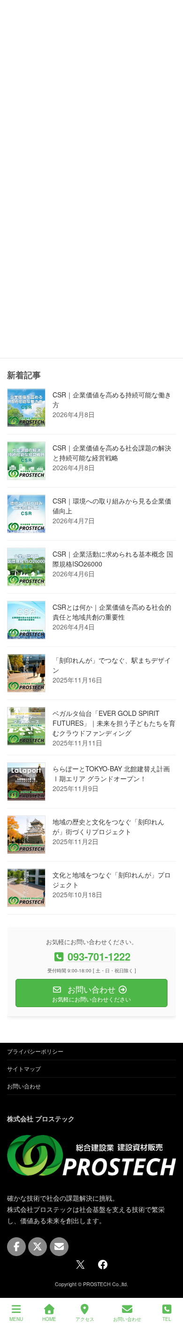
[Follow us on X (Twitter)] (37, 1246)
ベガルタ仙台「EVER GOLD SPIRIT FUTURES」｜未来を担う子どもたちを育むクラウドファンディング (114, 723)
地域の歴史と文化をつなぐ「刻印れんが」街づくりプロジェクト (108, 827)
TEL (166, 1319)
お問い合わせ (24, 1086)
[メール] (59, 1246)
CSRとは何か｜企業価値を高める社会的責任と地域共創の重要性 (112, 612)
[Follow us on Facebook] (16, 1246)
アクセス (85, 1319)
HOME (49, 1319)
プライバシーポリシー (35, 1051)
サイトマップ (24, 1068)
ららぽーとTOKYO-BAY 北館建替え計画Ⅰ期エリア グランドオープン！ (111, 774)
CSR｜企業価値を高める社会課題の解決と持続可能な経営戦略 (112, 453)
